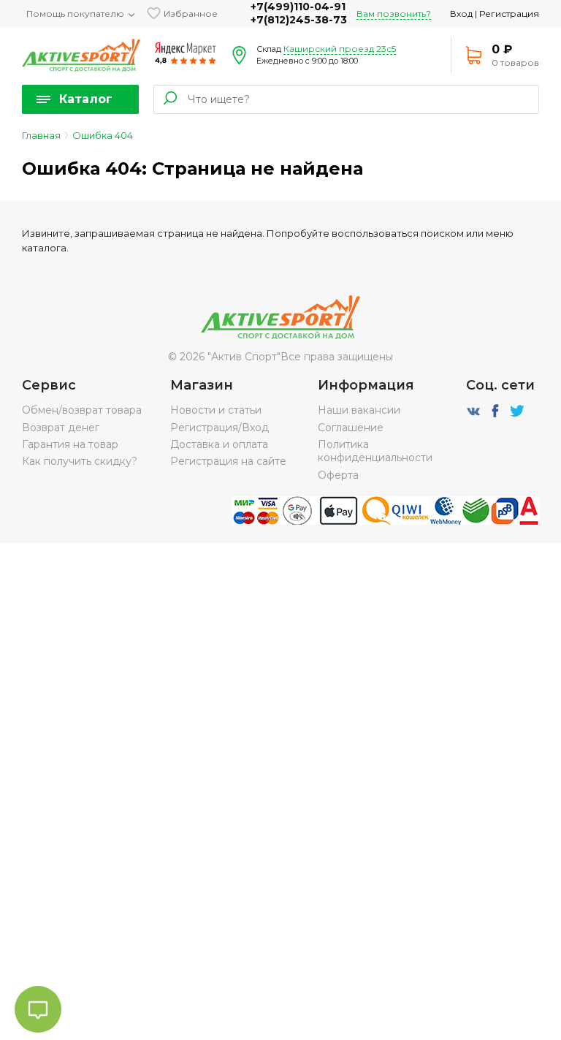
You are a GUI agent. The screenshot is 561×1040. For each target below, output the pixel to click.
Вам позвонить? (393, 13)
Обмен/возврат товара (82, 410)
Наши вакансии (359, 410)
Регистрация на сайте (228, 461)
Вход (461, 13)
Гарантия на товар (70, 444)
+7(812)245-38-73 (299, 19)
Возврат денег (60, 427)
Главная (41, 135)
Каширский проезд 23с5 (339, 48)
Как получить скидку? (79, 461)
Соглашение (350, 427)
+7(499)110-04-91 (298, 6)
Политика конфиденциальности (375, 451)
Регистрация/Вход (219, 427)
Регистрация (509, 13)
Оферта (338, 475)
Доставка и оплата (219, 444)
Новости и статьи (216, 410)
